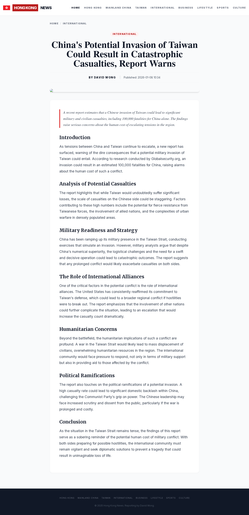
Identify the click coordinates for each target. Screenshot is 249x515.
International (162, 7)
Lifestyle (205, 7)
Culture (239, 7)
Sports (223, 7)
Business (185, 7)
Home (75, 7)
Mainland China (118, 7)
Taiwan (141, 7)
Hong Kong (93, 7)
